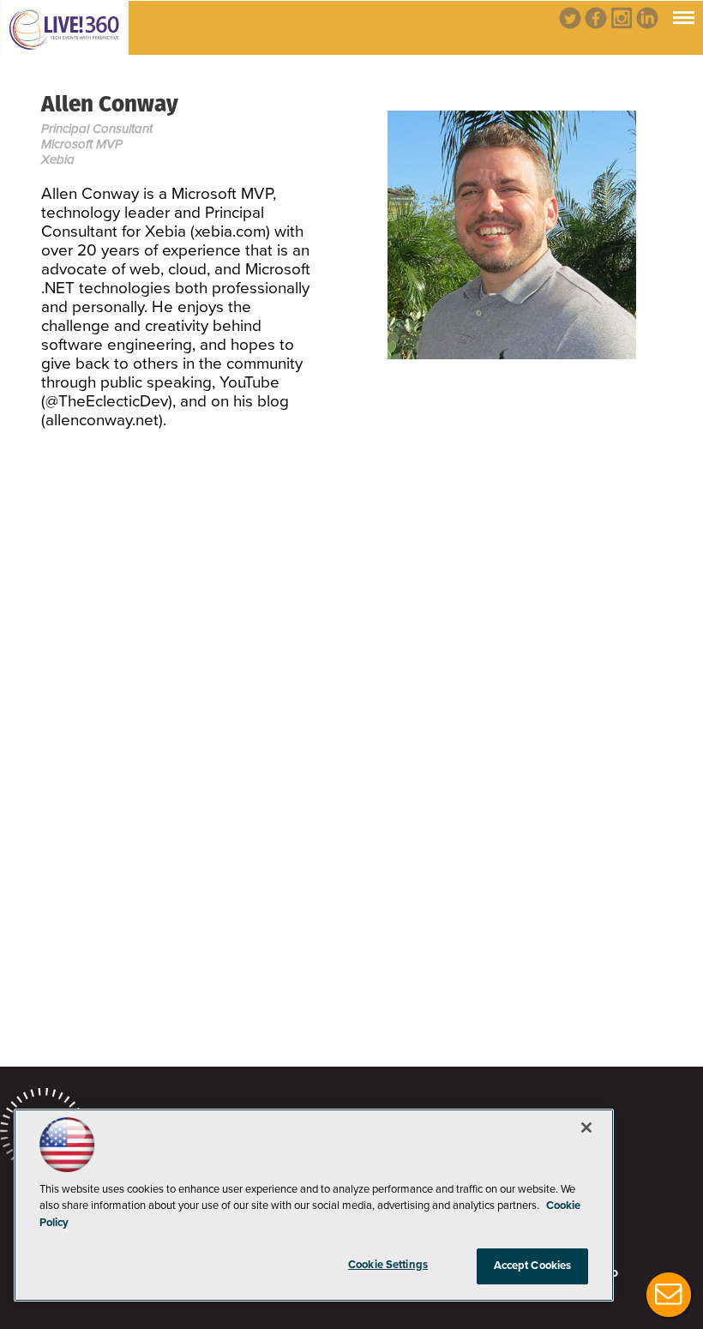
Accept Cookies (533, 1265)
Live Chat (668, 1294)
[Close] (586, 1127)
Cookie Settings (388, 1265)
